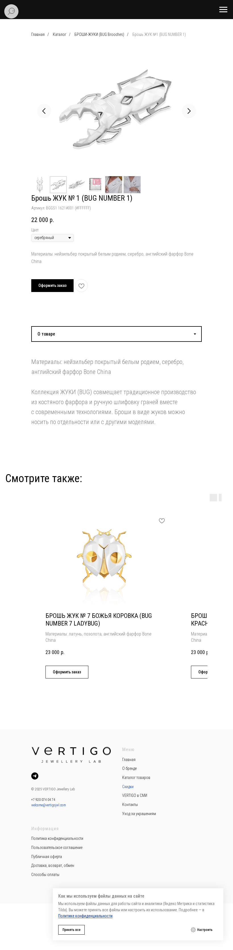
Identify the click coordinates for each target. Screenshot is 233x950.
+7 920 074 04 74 (43, 800)
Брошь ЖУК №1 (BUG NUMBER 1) (159, 34)
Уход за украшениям (139, 813)
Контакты (130, 804)
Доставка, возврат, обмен (52, 865)
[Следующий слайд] (189, 111)
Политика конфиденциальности (57, 838)
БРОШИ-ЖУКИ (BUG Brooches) (99, 34)
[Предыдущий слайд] (44, 111)
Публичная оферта (46, 856)
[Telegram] (34, 776)
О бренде (129, 768)
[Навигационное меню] (223, 10)
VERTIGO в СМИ (134, 795)
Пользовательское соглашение (56, 847)
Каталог (59, 34)
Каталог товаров (136, 777)
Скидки (128, 786)
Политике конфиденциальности (85, 916)
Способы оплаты (45, 874)
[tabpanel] (116, 385)
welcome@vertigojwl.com (48, 805)
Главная (38, 34)
